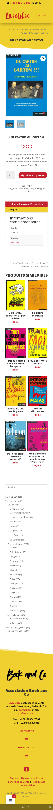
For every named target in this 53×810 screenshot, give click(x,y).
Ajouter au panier (32, 175)
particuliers (25, 710)
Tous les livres (23, 29)
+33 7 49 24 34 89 (20, 2)
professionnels (26, 713)
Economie (23, 188)
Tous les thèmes (39, 29)
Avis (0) (14, 209)
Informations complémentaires (26, 204)
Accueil (12, 29)
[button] (43, 58)
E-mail (36, 2)
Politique (25, 33)
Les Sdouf (15, 242)
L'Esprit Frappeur (38, 188)
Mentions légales (19, 778)
